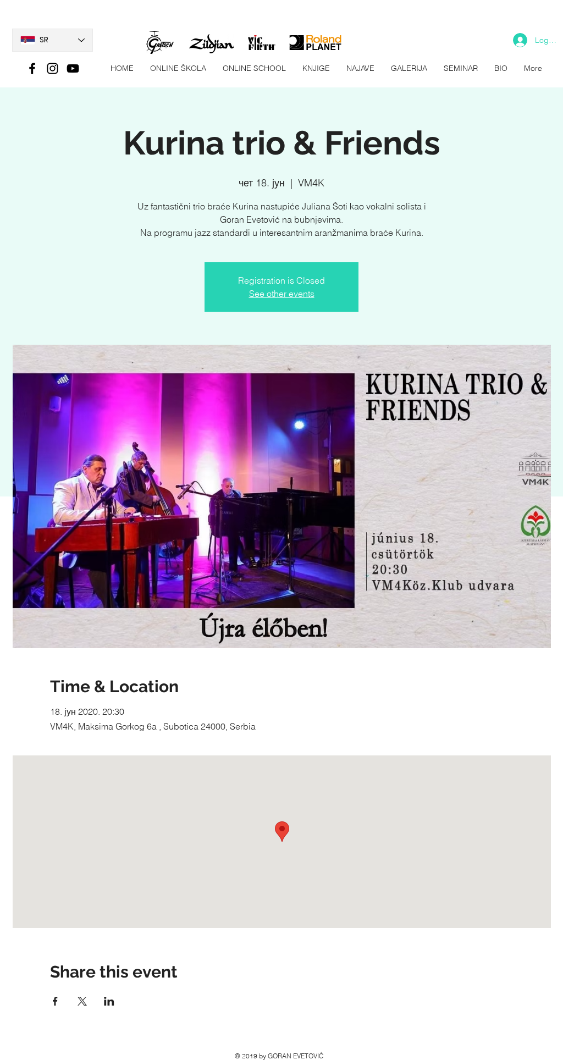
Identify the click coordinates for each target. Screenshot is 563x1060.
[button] (409, 68)
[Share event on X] (82, 1001)
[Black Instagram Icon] (52, 68)
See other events (281, 293)
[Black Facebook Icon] (32, 68)
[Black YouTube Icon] (72, 68)
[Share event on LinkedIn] (109, 1001)
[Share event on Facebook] (55, 1001)
